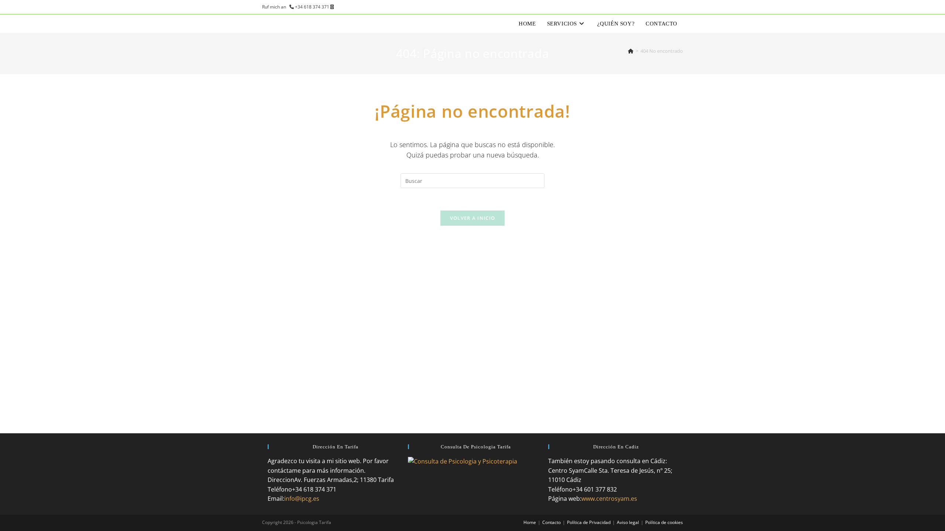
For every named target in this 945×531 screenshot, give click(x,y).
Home (529, 522)
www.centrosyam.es (609, 498)
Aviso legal (628, 522)
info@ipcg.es (301, 498)
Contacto (551, 522)
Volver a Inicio (472, 218)
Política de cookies (664, 522)
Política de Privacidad (589, 522)
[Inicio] (630, 51)
